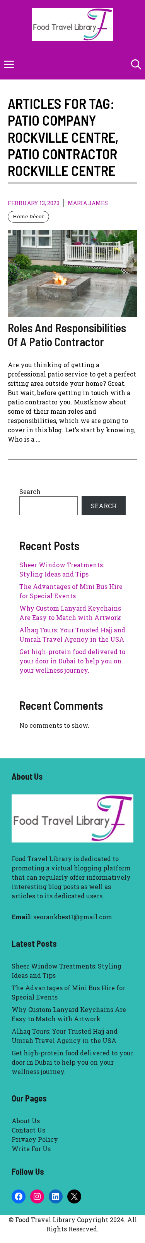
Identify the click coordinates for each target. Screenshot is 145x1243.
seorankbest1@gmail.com (72, 917)
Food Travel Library (42, 859)
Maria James (88, 203)
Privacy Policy (35, 1139)
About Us (26, 1121)
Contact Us (28, 1130)
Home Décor (28, 216)
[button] (136, 63)
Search (30, 491)
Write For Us (31, 1149)
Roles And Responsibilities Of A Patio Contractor (67, 335)
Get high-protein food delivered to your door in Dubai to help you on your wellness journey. (72, 660)
